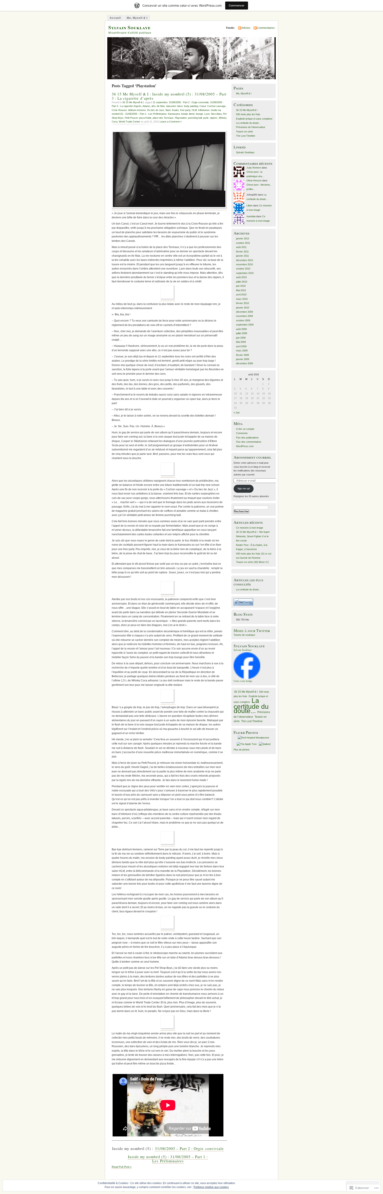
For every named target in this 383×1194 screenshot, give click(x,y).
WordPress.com (245, 446)
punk (206, 117)
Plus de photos (242, 749)
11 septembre (160, 102)
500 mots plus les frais (248, 114)
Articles (245, 27)
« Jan (237, 412)
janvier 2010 (242, 307)
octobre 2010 (243, 268)
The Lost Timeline (245, 135)
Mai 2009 (241, 342)
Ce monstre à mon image (249, 527)
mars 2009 (242, 350)
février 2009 (242, 355)
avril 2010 (241, 294)
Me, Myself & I (137, 17)
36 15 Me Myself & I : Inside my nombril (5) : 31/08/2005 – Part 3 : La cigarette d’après (169, 96)
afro (153, 106)
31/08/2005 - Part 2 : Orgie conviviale (189, 102)
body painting (191, 106)
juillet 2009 (241, 333)
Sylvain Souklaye (129, 27)
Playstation (181, 117)
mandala (251, 216)
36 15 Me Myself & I (133, 102)
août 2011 (241, 247)
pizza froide (145, 117)
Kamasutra (174, 113)
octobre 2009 (243, 320)
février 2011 (242, 251)
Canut (202, 106)
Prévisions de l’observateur (250, 127)
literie (192, 113)
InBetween (203, 110)
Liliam (249, 205)
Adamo (146, 106)
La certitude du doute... (248, 589)
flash (168, 110)
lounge (199, 113)
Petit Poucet (131, 117)
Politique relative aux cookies (211, 1187)
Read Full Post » (122, 1167)
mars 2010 (242, 299)
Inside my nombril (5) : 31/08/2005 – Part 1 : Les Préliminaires (168, 1158)
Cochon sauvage (216, 106)
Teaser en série (244, 131)
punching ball (195, 117)
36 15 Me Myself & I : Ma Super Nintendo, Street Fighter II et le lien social (253, 536)
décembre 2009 (244, 311)
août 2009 (241, 329)
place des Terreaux (163, 117)
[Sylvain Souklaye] (247, 678)
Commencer (236, 5)
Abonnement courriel (252, 457)
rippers (213, 117)
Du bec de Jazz (155, 110)
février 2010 (242, 303)
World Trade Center (129, 121)
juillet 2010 (241, 281)
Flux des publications (247, 437)
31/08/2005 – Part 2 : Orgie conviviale (189, 1148)
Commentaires (266, 27)
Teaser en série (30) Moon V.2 (252, 562)
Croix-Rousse (119, 110)
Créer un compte (245, 429)
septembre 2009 (245, 324)
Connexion (242, 433)
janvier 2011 (242, 255)
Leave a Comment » (171, 121)
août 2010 (241, 277)
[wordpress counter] (243, 604)
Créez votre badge (243, 681)
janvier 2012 (242, 238)
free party (185, 110)
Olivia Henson (254, 180)
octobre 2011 (243, 243)
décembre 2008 (244, 363)
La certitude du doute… (248, 123)
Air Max (161, 106)
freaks (175, 110)
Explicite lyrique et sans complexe (254, 118)
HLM (194, 110)
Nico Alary (216, 113)
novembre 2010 (244, 264)
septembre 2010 (245, 273)
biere (180, 106)
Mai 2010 (241, 290)
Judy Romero (253, 167)
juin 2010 (241, 286)
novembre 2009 (244, 316)
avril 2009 (241, 346)
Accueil (115, 17)
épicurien (171, 106)
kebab (184, 113)
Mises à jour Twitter (252, 630)
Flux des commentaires (248, 441)
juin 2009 (241, 337)
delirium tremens (137, 110)
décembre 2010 (244, 260)
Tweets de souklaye (244, 635)
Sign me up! (243, 488)
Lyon (207, 113)
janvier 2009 (242, 359)
